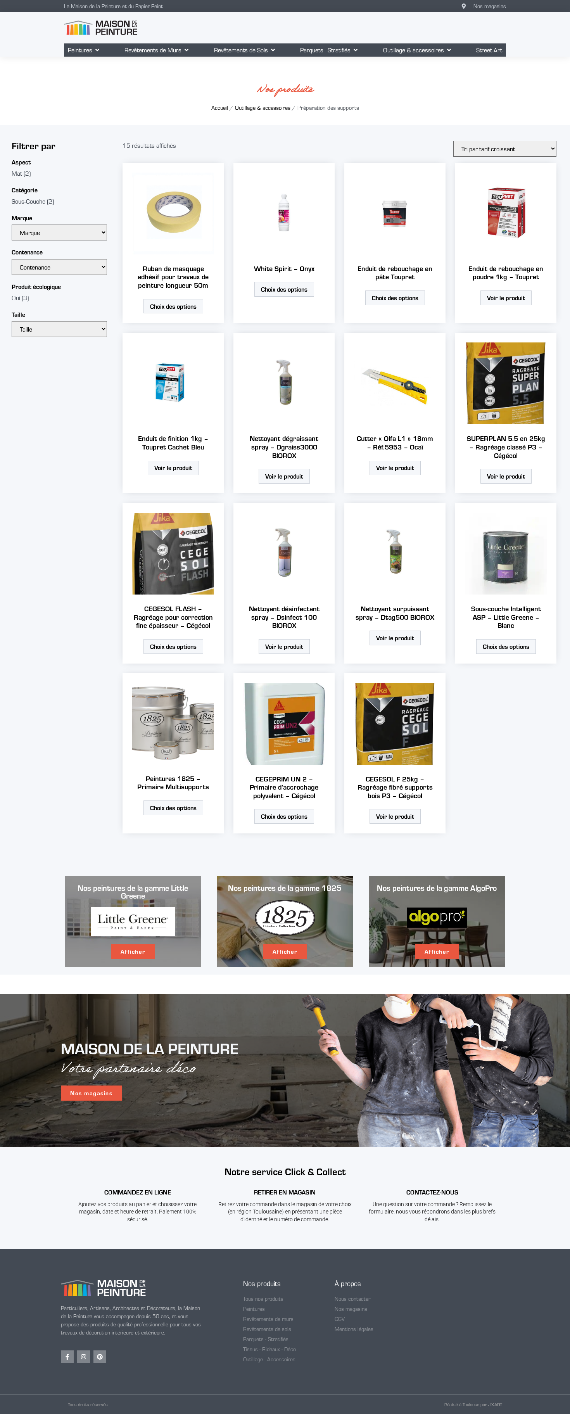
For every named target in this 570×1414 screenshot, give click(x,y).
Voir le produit (506, 298)
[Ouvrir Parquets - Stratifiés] (355, 50)
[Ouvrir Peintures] (97, 50)
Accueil (219, 107)
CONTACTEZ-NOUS (432, 1192)
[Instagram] (83, 1356)
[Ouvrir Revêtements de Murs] (186, 50)
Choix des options (173, 306)
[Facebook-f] (67, 1356)
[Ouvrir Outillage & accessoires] (449, 50)
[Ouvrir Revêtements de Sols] (273, 50)
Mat (17, 173)
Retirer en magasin (285, 1192)
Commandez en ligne (137, 1192)
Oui (16, 298)
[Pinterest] (99, 1356)
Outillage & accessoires (262, 107)
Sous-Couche (28, 201)
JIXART (495, 1404)
